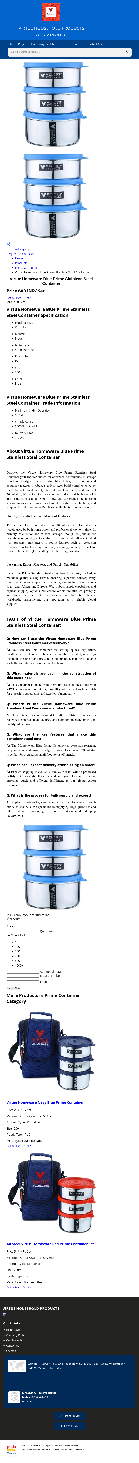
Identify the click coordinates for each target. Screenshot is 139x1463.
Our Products (70, 44)
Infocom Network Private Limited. (67, 1449)
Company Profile (43, 44)
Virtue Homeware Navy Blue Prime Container (45, 1102)
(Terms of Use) (70, 1445)
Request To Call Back (20, 254)
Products (21, 263)
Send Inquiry (20, 249)
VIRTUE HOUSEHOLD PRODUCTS (51, 30)
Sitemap (11, 1350)
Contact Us (94, 44)
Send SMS (72, 1425)
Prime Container (26, 268)
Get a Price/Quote (19, 298)
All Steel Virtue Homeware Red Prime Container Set (50, 1244)
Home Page (17, 44)
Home (19, 258)
